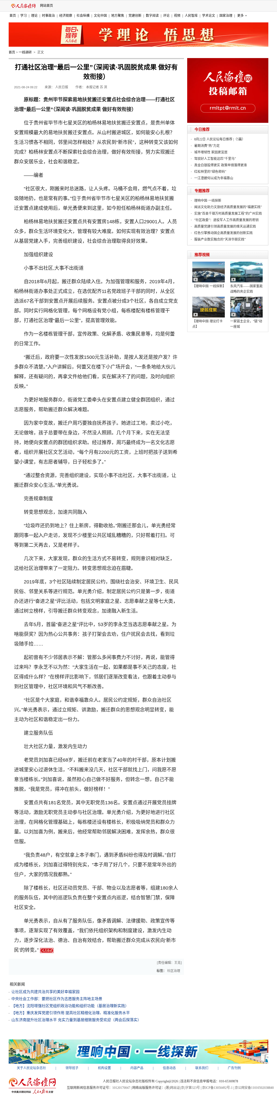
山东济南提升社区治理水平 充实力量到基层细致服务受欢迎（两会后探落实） (76, 1020)
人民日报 (61, 87)
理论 (34, 16)
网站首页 (46, 6)
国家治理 (225, 16)
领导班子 (71, 1068)
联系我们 (201, 1068)
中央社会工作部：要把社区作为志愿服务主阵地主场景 (56, 999)
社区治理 (173, 971)
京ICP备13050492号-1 (217, 1088)
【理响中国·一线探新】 (209, 286)
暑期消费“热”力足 (207, 146)
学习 (23, 16)
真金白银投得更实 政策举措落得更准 (220, 165)
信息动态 (169, 1068)
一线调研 (25, 52)
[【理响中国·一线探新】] (208, 263)
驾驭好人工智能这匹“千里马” (215, 159)
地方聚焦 (117, 16)
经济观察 (65, 16)
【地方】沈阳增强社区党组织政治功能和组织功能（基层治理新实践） (70, 1006)
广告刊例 (234, 1068)
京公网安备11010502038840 (254, 1088)
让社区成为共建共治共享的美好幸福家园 (45, 992)
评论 (166, 16)
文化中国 (100, 16)
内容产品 (136, 1068)
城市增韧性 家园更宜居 (210, 152)
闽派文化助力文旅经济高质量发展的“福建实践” (228, 207)
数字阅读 (152, 16)
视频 (177, 16)
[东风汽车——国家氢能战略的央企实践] (246, 263)
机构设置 (104, 1068)
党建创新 (134, 16)
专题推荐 (202, 191)
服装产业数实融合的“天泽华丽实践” (220, 239)
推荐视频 (202, 255)
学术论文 (208, 16)
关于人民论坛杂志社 (31, 1068)
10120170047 (121, 1088)
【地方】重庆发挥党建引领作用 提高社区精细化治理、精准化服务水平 (70, 1013)
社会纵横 (83, 16)
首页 (12, 16)
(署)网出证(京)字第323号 (182, 1088)
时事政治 (48, 16)
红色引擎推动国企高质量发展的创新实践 (223, 233)
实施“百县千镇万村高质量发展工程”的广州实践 (228, 213)
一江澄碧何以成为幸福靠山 (213, 178)
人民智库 (191, 16)
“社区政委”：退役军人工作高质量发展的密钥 (226, 220)
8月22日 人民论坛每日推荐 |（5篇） (219, 139)
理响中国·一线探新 (207, 200)
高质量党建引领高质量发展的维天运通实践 (225, 226)
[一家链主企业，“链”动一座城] (246, 298)
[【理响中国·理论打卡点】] (208, 298)
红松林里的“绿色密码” (210, 172)
